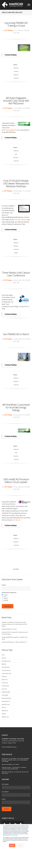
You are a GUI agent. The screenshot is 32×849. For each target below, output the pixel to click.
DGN (4, 676)
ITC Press (8, 30)
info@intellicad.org (11, 747)
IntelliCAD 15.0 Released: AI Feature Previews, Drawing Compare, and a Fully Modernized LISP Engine (14, 624)
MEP (4, 707)
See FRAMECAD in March (16, 334)
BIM (16, 154)
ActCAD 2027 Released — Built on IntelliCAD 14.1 (14, 642)
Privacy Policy (14, 835)
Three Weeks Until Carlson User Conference (16, 274)
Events (5, 682)
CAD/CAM (16, 78)
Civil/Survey (6, 670)
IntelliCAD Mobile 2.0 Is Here (9, 629)
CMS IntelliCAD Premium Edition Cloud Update (16, 481)
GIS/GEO (5, 686)
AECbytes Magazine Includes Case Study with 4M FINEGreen (16, 100)
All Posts (16, 569)
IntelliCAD (16, 68)
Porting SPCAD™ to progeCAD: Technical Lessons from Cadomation (15, 633)
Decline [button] (20, 845)
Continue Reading (11, 55)
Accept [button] (12, 845)
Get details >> (17, 520)
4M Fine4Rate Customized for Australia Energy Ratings (16, 407)
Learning (16, 71)
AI (3, 655)
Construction (6, 673)
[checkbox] (16, 597)
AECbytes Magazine (10, 130)
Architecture (6, 661)
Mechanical (6, 701)
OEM (4, 713)
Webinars (5, 717)
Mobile (16, 253)
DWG (4, 679)
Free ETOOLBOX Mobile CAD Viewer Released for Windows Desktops (16, 183)
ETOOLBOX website (20, 220)
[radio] (16, 595)
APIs (4, 658)
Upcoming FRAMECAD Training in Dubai (16, 24)
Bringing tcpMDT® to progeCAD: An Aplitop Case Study (14, 638)
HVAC (4, 689)
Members (16, 75)
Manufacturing (6, 698)
